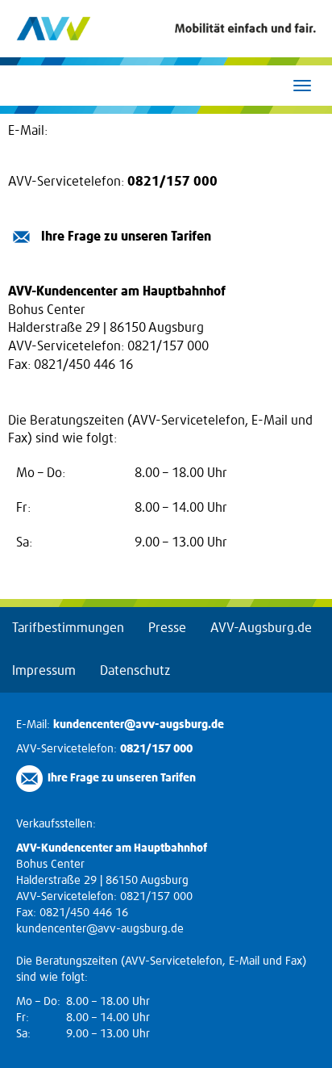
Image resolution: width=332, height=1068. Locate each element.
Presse (167, 628)
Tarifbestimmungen (68, 628)
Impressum (44, 670)
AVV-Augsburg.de (261, 628)
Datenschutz (135, 670)
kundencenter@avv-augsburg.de (146, 130)
